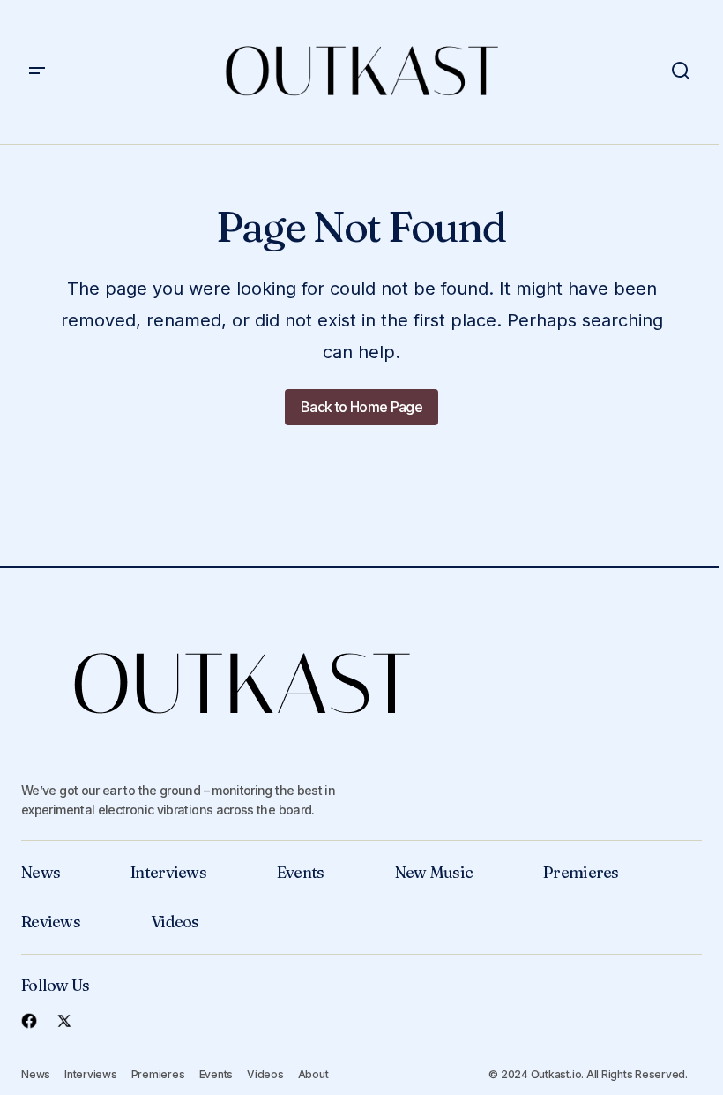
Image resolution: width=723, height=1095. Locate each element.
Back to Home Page (361, 407)
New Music (434, 872)
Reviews (50, 921)
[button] (37, 72)
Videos (175, 921)
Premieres (581, 872)
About (313, 1074)
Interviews (168, 872)
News (40, 872)
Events (300, 872)
